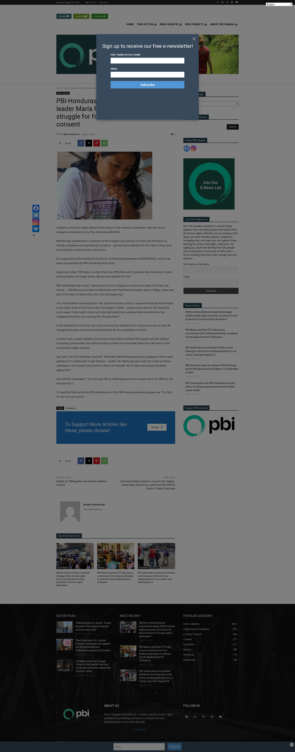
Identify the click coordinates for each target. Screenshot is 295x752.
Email (114, 68)
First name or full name (125, 54)
